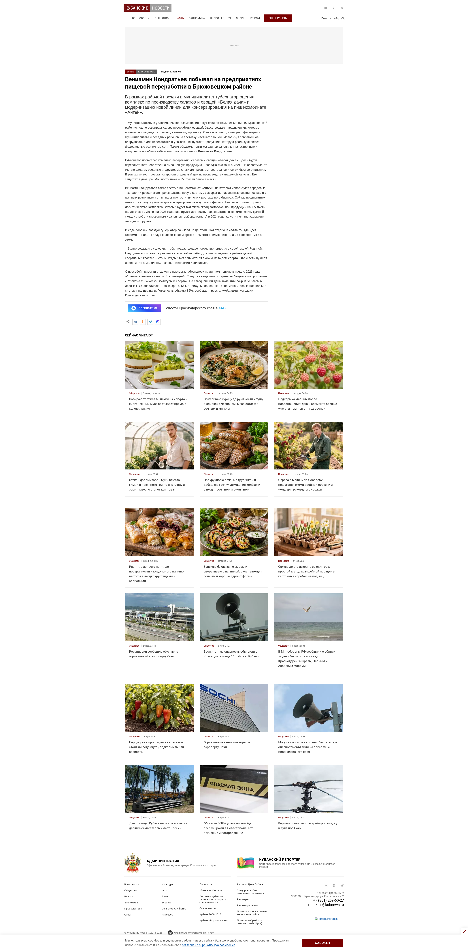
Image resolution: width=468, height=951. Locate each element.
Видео (165, 896)
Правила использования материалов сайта (252, 913)
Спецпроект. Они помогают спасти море (250, 892)
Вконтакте (325, 8)
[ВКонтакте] (135, 322)
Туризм (255, 18)
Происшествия (220, 18)
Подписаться (148, 308)
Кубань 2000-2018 (210, 914)
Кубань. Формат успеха (213, 920)
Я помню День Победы (250, 884)
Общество (162, 18)
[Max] (158, 322)
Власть (179, 18)
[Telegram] (150, 322)
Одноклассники (333, 8)
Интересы (167, 914)
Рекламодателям (247, 905)
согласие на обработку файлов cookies (208, 945)
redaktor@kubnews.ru (326, 905)
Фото (165, 890)
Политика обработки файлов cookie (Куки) (249, 922)
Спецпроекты (278, 18)
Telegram (342, 8)
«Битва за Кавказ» (210, 890)
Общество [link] (134, 393)
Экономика (197, 18)
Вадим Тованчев (171, 71)
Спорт (240, 18)
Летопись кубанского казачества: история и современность (212, 899)
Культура (167, 884)
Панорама (205, 884)
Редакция (243, 899)
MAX (223, 308)
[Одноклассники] (143, 322)
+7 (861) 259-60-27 (328, 900)
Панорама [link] (283, 393)
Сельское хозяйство (174, 908)
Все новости (141, 18)
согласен (322, 943)
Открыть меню (125, 19)
